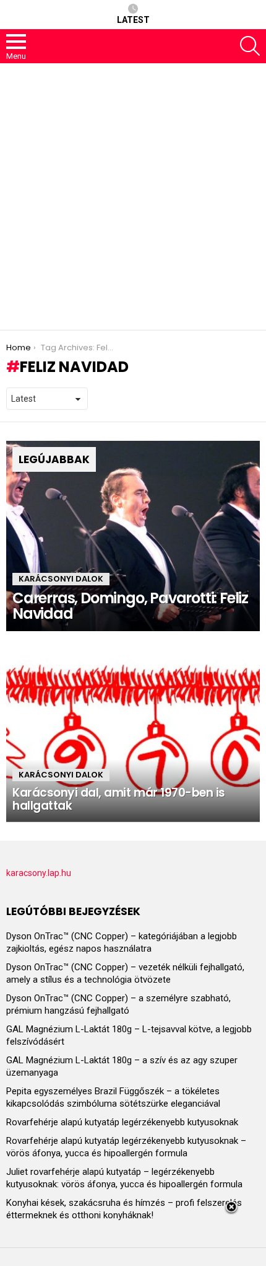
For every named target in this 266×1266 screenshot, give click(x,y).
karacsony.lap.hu (38, 873)
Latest (133, 20)
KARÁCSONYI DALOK (61, 579)
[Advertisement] (133, 196)
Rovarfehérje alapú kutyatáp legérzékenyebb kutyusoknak (122, 1122)
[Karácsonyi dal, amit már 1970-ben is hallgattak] (133, 726)
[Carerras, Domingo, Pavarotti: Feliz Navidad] (133, 536)
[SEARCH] (250, 45)
